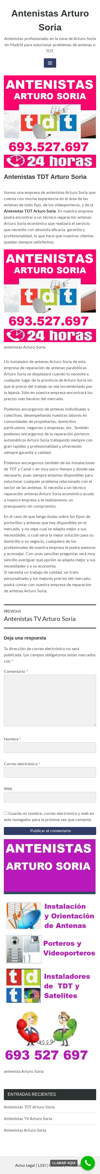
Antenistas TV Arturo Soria (28, 1119)
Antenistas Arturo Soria (25, 1130)
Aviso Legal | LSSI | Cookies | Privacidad (50, 1165)
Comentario (16, 671)
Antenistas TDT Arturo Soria (29, 1107)
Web (8, 789)
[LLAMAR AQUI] (88, 1163)
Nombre (12, 739)
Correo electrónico (22, 764)
